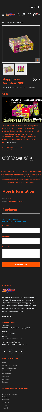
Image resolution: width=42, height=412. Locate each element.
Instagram (16, 351)
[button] (37, 60)
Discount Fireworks (9, 368)
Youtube (10, 351)
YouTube (5, 402)
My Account (6, 374)
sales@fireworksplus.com (12, 339)
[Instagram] (35, 7)
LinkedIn (13, 158)
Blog (4, 362)
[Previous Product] (34, 79)
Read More (11, 142)
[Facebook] (29, 7)
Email (21, 158)
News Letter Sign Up (9, 394)
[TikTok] (38, 7)
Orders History (7, 371)
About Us (5, 376)
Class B (5, 408)
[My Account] (24, 14)
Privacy (5, 382)
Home (3, 22)
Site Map (5, 379)
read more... (7, 316)
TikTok (21, 351)
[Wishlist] (29, 14)
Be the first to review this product (23, 87)
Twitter (8, 158)
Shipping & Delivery (9, 365)
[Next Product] (38, 79)
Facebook (4, 158)
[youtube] (32, 7)
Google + (17, 158)
